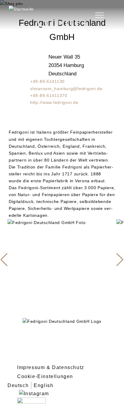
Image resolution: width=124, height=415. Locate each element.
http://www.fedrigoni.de (54, 102)
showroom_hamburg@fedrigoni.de (66, 88)
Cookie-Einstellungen (45, 376)
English (43, 385)
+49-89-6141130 (47, 81)
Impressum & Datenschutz (50, 367)
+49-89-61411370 (48, 95)
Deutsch (18, 385)
